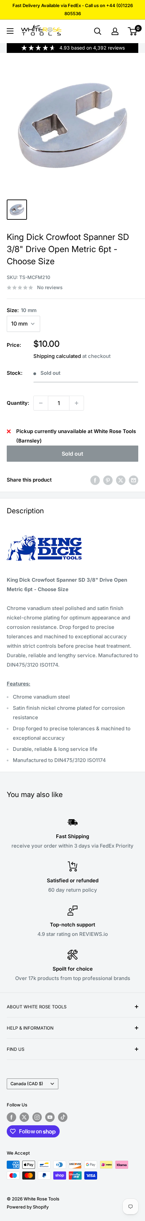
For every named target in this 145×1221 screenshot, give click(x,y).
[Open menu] (10, 31)
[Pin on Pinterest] (108, 480)
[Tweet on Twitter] (120, 480)
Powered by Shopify (28, 1207)
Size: (21, 310)
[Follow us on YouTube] (50, 1117)
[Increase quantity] (76, 403)
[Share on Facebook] (95, 480)
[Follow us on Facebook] (11, 1117)
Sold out (72, 453)
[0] (132, 31)
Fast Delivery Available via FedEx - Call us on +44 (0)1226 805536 (72, 9)
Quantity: (18, 403)
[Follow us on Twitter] (24, 1117)
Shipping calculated (57, 356)
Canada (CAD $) (26, 1083)
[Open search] (98, 31)
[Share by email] (133, 480)
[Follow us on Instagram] (37, 1117)
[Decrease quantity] (41, 403)
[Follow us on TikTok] (62, 1117)
